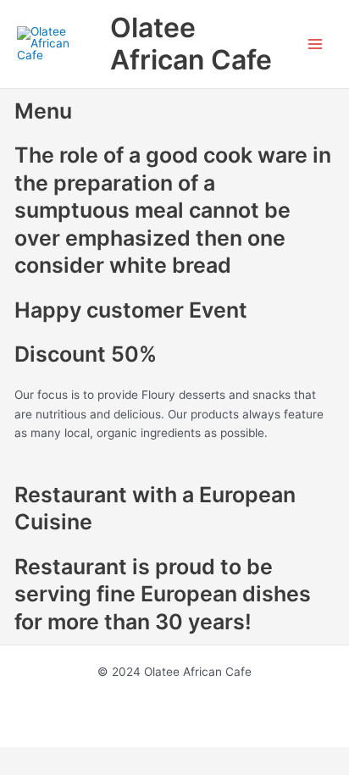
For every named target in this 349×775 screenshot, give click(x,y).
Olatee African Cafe (191, 43)
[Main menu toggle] (315, 44)
